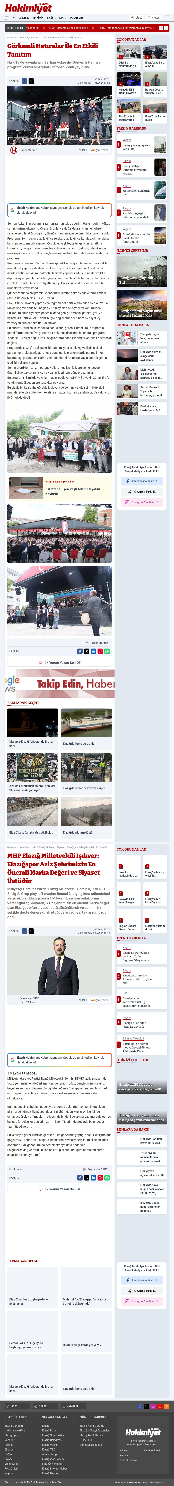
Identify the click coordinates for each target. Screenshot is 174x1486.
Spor (62, 18)
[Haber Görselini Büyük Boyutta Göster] (59, 115)
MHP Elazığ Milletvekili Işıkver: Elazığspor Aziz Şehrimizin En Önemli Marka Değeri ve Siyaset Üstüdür (70, 847)
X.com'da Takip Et (144, 491)
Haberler (12, 37)
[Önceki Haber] (161, 28)
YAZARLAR (73, 1406)
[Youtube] (160, 1406)
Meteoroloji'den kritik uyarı (49, 28)
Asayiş (9, 1444)
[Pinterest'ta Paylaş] (100, 651)
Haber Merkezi (29, 150)
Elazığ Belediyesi (52, 1440)
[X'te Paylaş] (31, 81)
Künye (123, 1450)
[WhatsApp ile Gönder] (107, 651)
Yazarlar (76, 18)
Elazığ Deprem (50, 1473)
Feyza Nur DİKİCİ (30, 1000)
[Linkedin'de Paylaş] (93, 651)
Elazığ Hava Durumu (92, 1425)
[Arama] (167, 17)
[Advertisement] (60, 179)
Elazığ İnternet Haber (54, 1468)
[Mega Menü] (7, 18)
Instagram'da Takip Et (145, 502)
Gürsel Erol (86, 1440)
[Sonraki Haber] (166, 28)
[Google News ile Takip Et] (99, 150)
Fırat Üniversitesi (52, 1463)
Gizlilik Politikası (128, 1460)
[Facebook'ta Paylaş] (24, 81)
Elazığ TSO (48, 1449)
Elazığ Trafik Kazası (91, 1435)
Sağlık (8, 1454)
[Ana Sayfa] (14, 18)
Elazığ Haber (49, 1430)
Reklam (124, 1455)
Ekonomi (10, 1449)
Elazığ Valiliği (50, 1444)
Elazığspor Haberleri (54, 1459)
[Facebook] (139, 1406)
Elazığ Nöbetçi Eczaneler (94, 1430)
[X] (146, 1406)
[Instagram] (153, 1406)
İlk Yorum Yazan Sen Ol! (63, 663)
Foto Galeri (11, 1468)
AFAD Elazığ (49, 1454)
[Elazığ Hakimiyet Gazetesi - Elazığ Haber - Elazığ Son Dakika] (143, 1433)
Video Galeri (12, 1463)
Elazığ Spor (11, 1435)
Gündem (24, 18)
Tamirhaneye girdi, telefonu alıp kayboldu (107, 28)
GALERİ (156, 17)
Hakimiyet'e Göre (44, 18)
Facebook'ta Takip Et (144, 481)
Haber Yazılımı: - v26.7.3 (140, 1482)
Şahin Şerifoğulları (91, 1444)
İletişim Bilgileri (152, 1450)
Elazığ (45, 1425)
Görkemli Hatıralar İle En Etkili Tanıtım (62, 37)
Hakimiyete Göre (29, 37)
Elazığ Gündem (14, 1425)
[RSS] (166, 1406)
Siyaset (9, 1459)
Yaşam (9, 1473)
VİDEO (139, 17)
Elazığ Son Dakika (53, 1435)
